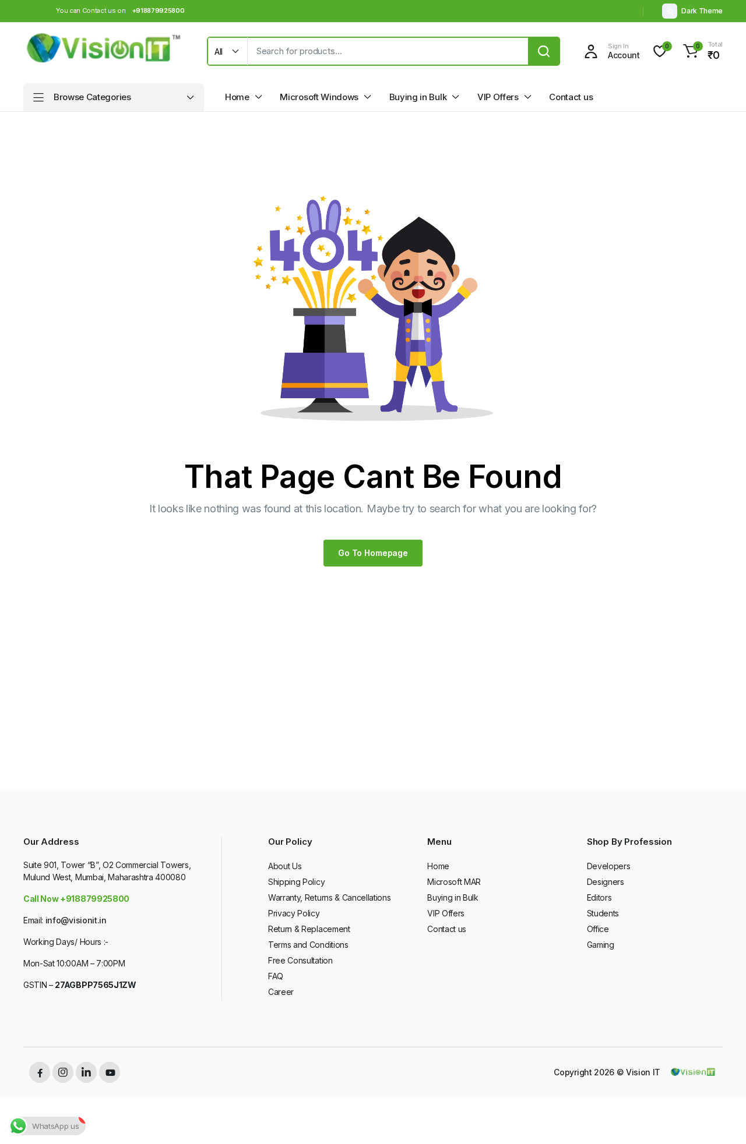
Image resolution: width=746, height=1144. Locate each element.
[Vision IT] (103, 51)
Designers (605, 882)
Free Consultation (300, 960)
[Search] (544, 51)
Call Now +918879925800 (76, 899)
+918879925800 (158, 10)
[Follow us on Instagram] (62, 1072)
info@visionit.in (76, 920)
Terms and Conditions (308, 945)
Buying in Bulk (418, 96)
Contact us (571, 96)
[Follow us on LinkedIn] (86, 1072)
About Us (284, 866)
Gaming (600, 945)
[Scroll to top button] (719, 1117)
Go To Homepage (373, 553)
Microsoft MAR (454, 882)
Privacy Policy (294, 913)
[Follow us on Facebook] (39, 1072)
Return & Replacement (309, 929)
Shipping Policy (296, 882)
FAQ (275, 976)
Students (603, 913)
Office (598, 929)
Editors (599, 897)
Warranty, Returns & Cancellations (329, 897)
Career (281, 992)
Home (237, 96)
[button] (701, 51)
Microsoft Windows (319, 96)
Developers (609, 866)
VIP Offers (498, 96)
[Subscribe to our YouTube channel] (109, 1072)
